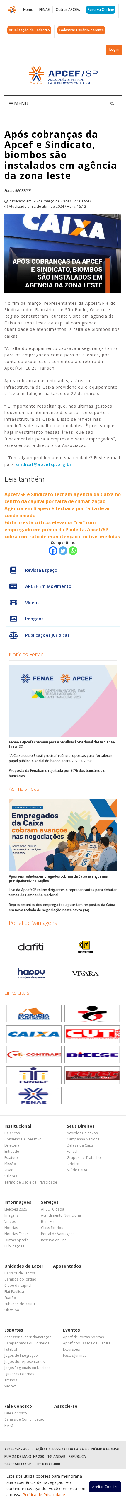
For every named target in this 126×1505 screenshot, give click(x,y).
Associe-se (65, 1406)
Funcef (72, 1151)
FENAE (44, 9)
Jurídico (73, 1163)
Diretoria (11, 1145)
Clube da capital (17, 1285)
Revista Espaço (41, 570)
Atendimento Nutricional (61, 1215)
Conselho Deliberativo (23, 1139)
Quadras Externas (19, 1373)
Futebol (10, 1349)
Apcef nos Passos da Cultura (86, 1343)
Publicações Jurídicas (47, 635)
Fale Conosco (18, 1406)
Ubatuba (11, 1309)
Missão (10, 1163)
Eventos (71, 1330)
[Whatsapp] (73, 550)
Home (28, 9)
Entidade (11, 1151)
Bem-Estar (49, 1221)
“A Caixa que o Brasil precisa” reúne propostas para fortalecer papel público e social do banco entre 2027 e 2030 (60, 758)
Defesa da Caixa (80, 1145)
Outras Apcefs (16, 1239)
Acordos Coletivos (82, 1133)
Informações (17, 1202)
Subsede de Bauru (19, 1303)
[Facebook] (53, 550)
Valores (10, 1176)
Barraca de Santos (19, 1273)
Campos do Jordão (20, 1279)
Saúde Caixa (77, 1169)
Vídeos (32, 602)
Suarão (10, 1297)
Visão (8, 1169)
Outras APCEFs (68, 9)
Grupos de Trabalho (84, 1157)
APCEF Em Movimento (48, 586)
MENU (20, 103)
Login (114, 49)
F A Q (8, 1425)
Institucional (17, 1126)
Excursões (71, 1349)
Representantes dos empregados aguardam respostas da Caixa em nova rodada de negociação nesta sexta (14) (62, 907)
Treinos (10, 1380)
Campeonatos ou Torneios (26, 1343)
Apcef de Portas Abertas (83, 1336)
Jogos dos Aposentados (24, 1361)
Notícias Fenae (26, 654)
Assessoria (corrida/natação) (28, 1336)
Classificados (52, 1227)
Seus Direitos (81, 1126)
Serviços (50, 1202)
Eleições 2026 (15, 1209)
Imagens (34, 619)
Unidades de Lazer (23, 1266)
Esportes (13, 1330)
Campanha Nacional (84, 1139)
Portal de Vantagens (33, 922)
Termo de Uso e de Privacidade (30, 1182)
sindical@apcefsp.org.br (44, 464)
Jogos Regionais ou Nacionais (28, 1367)
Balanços (12, 1133)
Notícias (11, 1227)
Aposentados (67, 1266)
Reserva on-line (54, 1239)
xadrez (10, 1386)
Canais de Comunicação (24, 1419)
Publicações (14, 1246)
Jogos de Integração (21, 1355)
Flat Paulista (14, 1291)
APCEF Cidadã (52, 1209)
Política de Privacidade (44, 1494)
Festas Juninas (74, 1355)
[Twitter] (63, 550)
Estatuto (11, 1157)
